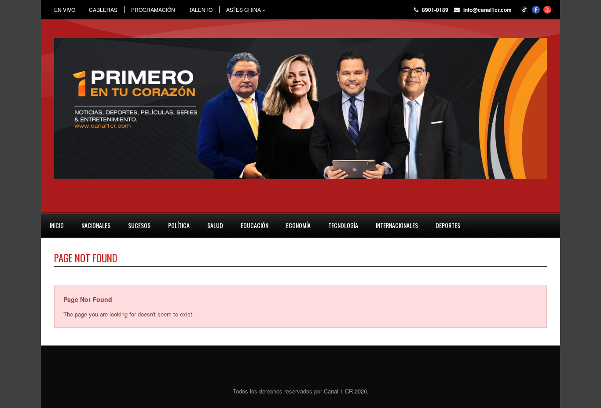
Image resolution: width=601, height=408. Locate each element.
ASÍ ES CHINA (245, 9)
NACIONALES (95, 225)
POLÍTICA (179, 225)
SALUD (215, 225)
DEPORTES (448, 225)
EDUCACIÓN (254, 225)
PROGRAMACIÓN (153, 9)
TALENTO (201, 9)
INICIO (57, 225)
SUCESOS (139, 225)
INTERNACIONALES (397, 225)
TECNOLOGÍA (343, 225)
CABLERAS (103, 9)
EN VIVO (64, 9)
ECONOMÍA (298, 225)
